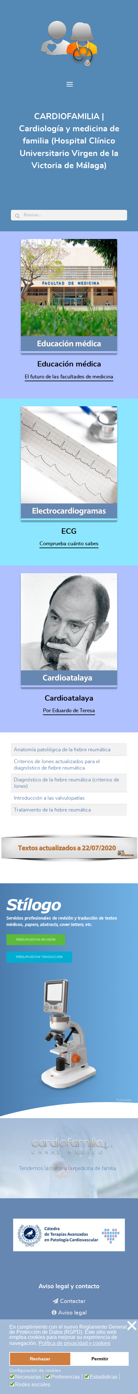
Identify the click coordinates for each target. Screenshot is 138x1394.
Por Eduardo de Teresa (69, 710)
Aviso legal (72, 1313)
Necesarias (28, 1377)
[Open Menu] (69, 84)
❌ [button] (132, 1326)
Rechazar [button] (40, 1358)
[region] (69, 1000)
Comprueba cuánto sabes (69, 543)
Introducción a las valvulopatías (49, 798)
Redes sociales (32, 1384)
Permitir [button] (99, 1358)
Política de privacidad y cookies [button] (74, 1343)
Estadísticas (103, 1377)
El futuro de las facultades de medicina (69, 376)
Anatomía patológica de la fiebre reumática (62, 749)
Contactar (73, 1301)
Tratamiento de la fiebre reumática (52, 809)
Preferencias (65, 1377)
